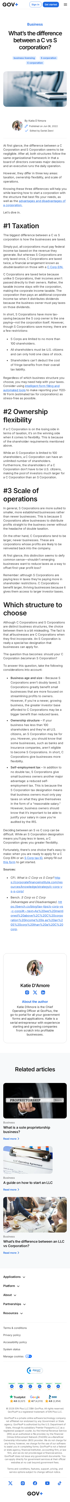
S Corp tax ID (33, 858)
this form (9, 862)
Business (35, 24)
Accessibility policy (15, 1342)
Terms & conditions (15, 1327)
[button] (66, 4)
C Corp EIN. (55, 267)
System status (11, 1349)
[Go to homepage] (35, 1493)
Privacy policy (12, 1335)
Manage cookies (13, 1356)
